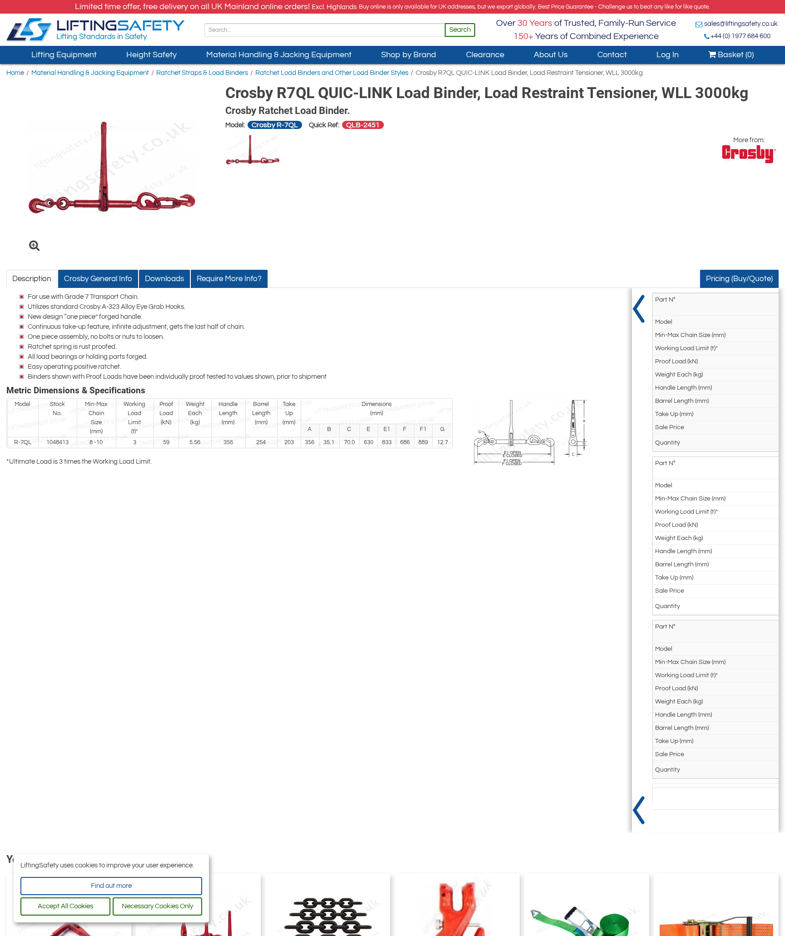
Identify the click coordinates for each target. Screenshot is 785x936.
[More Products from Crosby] (749, 154)
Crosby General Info (98, 279)
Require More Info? (229, 279)
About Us (551, 54)
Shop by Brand (408, 54)
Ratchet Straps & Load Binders (202, 72)
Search (460, 29)
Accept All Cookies (65, 906)
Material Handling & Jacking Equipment (279, 54)
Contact (612, 54)
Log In (667, 54)
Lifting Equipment (64, 54)
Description (31, 279)
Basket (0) (735, 54)
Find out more (111, 885)
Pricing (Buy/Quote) (739, 279)
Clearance (485, 54)
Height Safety (151, 54)
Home (15, 72)
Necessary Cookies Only (157, 906)
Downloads (164, 279)
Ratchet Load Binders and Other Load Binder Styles (331, 72)
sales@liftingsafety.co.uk (741, 23)
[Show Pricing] (639, 560)
